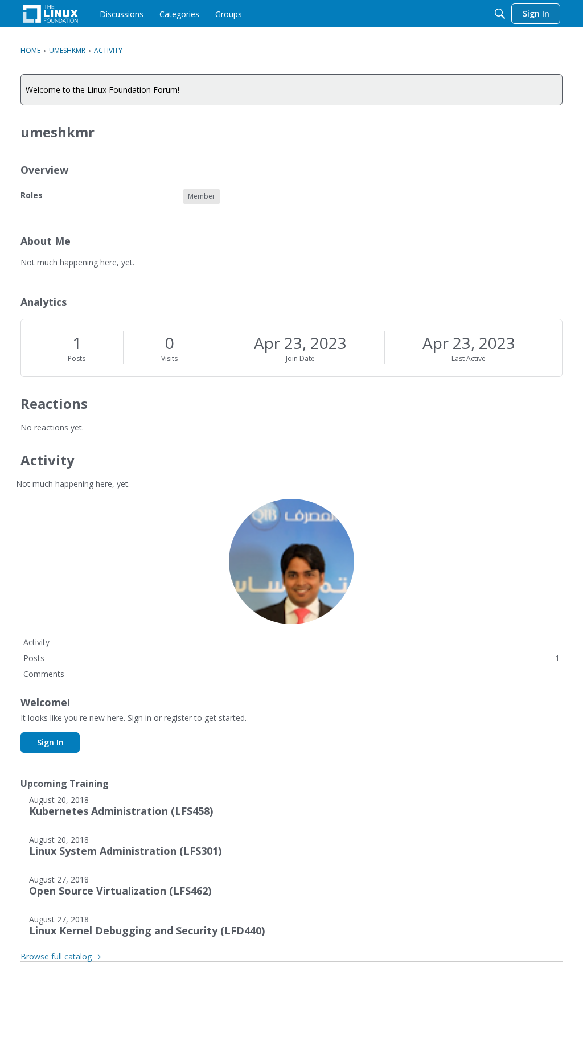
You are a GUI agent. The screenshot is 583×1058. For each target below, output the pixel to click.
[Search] (500, 13)
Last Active (468, 358)
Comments (43, 674)
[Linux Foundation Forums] (50, 14)
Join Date (300, 358)
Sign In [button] (50, 742)
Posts (76, 358)
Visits (169, 358)
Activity (36, 642)
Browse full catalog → (60, 956)
